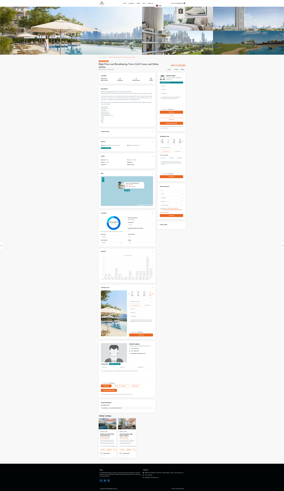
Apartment (105, 57)
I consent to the (137, 332)
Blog (144, 3)
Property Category (165, 205)
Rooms (162, 193)
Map (102, 173)
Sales (100, 61)
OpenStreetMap (145, 205)
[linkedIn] (104, 480)
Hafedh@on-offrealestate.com (138, 353)
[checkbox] (129, 332)
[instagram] (108, 480)
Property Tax (131, 222)
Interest (129, 240)
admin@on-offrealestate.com (152, 477)
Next (153, 293)
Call (121, 386)
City (162, 190)
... (114, 443)
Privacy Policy (181, 488)
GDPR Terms (140, 332)
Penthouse (102, 431)
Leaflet (139, 205)
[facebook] (101, 480)
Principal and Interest (132, 217)
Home (124, 3)
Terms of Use (174, 488)
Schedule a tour (105, 287)
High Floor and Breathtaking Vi (132, 183)
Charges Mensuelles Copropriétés (135, 228)
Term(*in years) (131, 234)
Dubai (102, 427)
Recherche (171, 215)
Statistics (103, 251)
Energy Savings (105, 131)
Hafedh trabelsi (134, 344)
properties (131, 3)
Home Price (103, 234)
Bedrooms (163, 201)
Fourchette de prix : (164, 208)
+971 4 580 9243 (178, 3)
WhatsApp (135, 386)
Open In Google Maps (106, 148)
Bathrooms (163, 197)
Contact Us (150, 3)
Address (103, 141)
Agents (138, 3)
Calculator (103, 213)
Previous (129, 293)
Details (103, 156)
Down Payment (104, 240)
